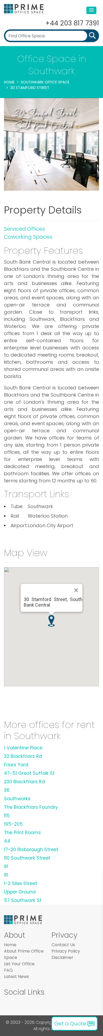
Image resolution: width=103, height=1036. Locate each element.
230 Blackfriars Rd (24, 782)
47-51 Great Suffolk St (29, 773)
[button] (91, 10)
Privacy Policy (66, 951)
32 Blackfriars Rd (23, 756)
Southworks (17, 798)
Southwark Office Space (45, 82)
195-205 (13, 824)
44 (7, 841)
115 (7, 815)
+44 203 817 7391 (72, 23)
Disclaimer (62, 957)
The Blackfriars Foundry (31, 807)
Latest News (16, 976)
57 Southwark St (22, 900)
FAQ (8, 970)
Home (9, 82)
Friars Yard (16, 765)
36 (7, 790)
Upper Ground (20, 892)
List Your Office (19, 964)
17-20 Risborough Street (31, 849)
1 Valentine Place (23, 748)
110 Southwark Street (27, 858)
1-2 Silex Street (20, 883)
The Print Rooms (22, 832)
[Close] (76, 590)
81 (6, 866)
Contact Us (63, 945)
